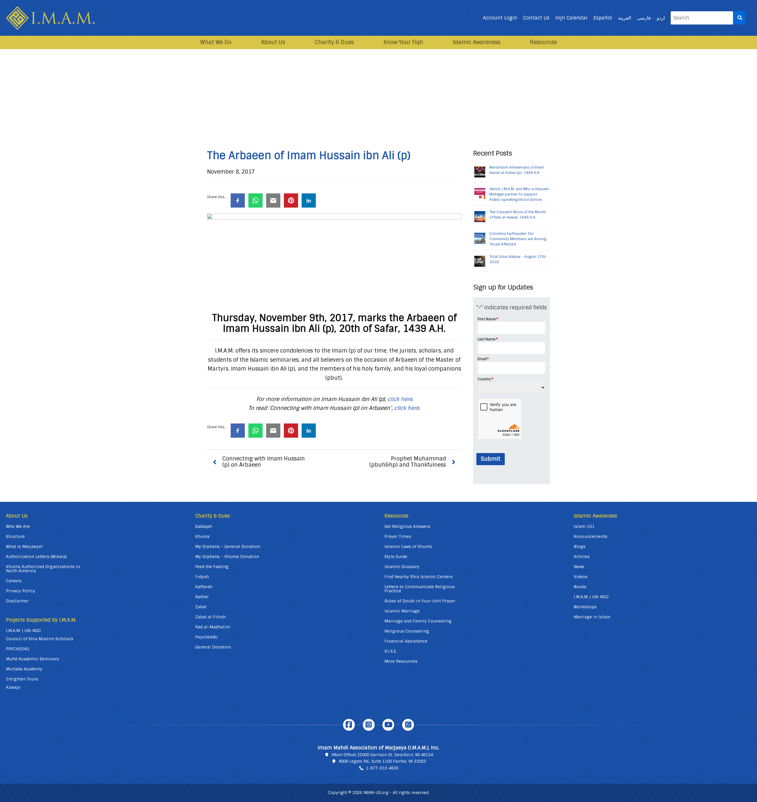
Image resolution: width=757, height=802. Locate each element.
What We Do (216, 42)
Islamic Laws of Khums (408, 546)
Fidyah (202, 577)
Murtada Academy (24, 669)
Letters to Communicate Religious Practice (419, 589)
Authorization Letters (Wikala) (36, 556)
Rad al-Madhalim (212, 627)
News (579, 567)
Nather (202, 597)
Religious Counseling (406, 631)
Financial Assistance (405, 641)
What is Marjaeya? (24, 546)
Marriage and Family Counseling (418, 621)
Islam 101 (584, 526)
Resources (543, 42)
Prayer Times (397, 536)
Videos (581, 577)
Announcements (590, 536)
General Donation (213, 647)
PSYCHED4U (17, 649)
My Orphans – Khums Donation (227, 556)
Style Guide (395, 556)
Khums (202, 536)
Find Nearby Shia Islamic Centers (418, 577)
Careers (14, 581)
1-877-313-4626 (382, 768)
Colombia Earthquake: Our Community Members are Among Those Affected (517, 239)
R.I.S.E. (390, 651)
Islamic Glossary (401, 567)
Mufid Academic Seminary (32, 659)
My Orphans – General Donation (227, 546)
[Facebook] (349, 725)
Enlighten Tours (22, 679)
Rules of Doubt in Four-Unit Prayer (419, 601)
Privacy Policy (20, 591)
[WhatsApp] (408, 725)
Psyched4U (206, 637)
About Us (273, 42)
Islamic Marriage (402, 611)
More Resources (401, 661)
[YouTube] (388, 725)
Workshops (585, 607)
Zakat (200, 607)
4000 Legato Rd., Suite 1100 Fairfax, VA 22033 (382, 761)
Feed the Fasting (212, 567)
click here (399, 399)
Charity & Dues (334, 42)
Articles (582, 556)
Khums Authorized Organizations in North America (43, 569)
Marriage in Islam (592, 617)
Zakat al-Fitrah (210, 617)
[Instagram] (368, 725)
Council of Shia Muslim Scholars (39, 639)
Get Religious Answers (407, 526)
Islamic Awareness (476, 42)
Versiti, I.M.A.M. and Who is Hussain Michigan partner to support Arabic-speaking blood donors (519, 194)
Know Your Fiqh (403, 42)
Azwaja (13, 687)
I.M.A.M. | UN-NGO (23, 630)
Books (580, 587)
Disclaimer (17, 601)
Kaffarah (203, 587)
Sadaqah (203, 526)
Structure (15, 536)
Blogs (579, 546)
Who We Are (18, 526)
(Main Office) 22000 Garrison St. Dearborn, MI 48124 (382, 754)
